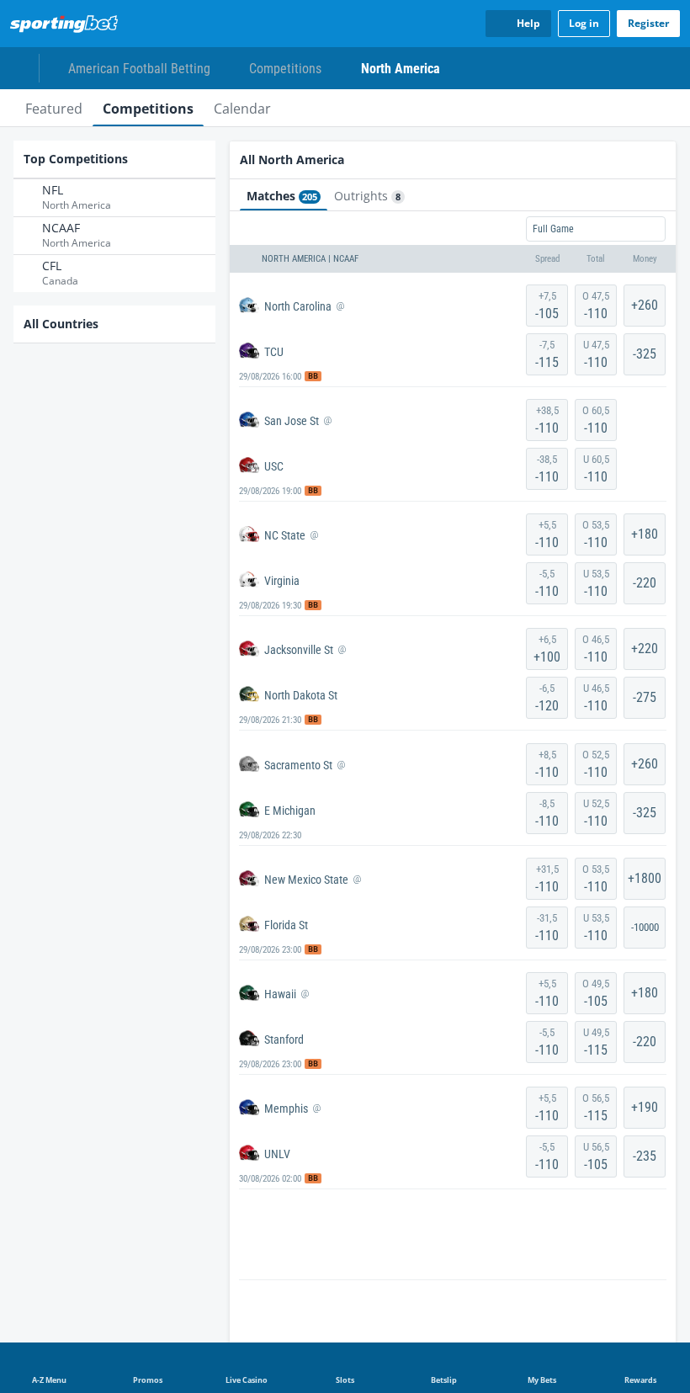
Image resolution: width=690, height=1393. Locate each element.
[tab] (54, 107)
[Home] (67, 23)
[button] (453, 259)
